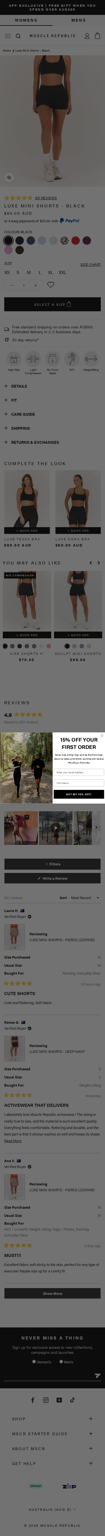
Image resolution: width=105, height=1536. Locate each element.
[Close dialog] (102, 735)
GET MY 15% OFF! (79, 794)
